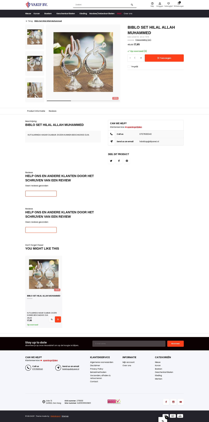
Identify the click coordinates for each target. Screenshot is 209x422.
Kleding (83, 13)
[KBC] (180, 416)
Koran (37, 13)
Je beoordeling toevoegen (41, 193)
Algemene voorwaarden (101, 362)
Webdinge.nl (55, 416)
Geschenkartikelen (65, 13)
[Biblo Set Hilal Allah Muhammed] (43, 274)
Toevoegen (165, 58)
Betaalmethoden (98, 372)
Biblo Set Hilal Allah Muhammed (48, 21)
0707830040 (145, 134)
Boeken (48, 13)
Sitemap (65, 416)
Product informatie (36, 111)
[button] (115, 63)
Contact (94, 381)
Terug (30, 21)
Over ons (128, 13)
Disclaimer (95, 365)
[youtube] (181, 402)
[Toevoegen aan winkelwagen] (58, 319)
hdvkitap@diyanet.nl (149, 141)
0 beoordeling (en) (143, 40)
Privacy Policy (96, 369)
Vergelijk (134, 66)
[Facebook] (166, 402)
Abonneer (175, 343)
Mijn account (129, 362)
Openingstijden (134, 127)
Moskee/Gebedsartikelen (101, 13)
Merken (158, 379)
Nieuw (28, 13)
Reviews (52, 111)
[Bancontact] (173, 416)
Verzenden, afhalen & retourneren (100, 377)
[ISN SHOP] (39, 4)
